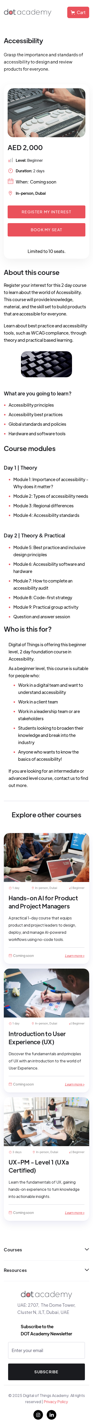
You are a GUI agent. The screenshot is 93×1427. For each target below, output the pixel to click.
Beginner (35, 160)
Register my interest (46, 211)
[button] (78, 12)
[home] (28, 12)
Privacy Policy (55, 1401)
